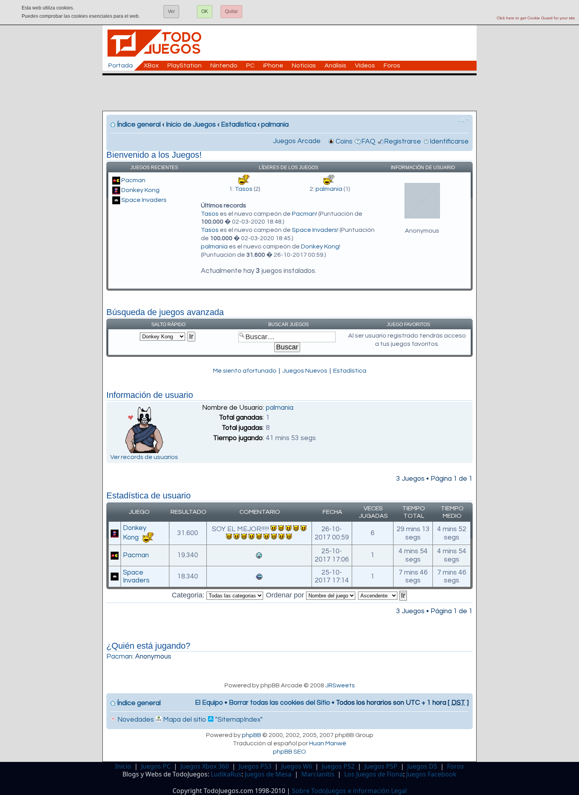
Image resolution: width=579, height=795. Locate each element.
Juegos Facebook (431, 774)
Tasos (243, 189)
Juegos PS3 (255, 766)
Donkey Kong (140, 190)
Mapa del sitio (183, 719)
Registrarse (402, 141)
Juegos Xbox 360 (204, 766)
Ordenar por (286, 595)
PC (250, 65)
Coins (344, 141)
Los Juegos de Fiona (373, 774)
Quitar (231, 11)
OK (204, 11)
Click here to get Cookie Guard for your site (536, 18)
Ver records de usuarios (144, 457)
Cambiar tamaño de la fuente (463, 120)
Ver (171, 11)
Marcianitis (317, 774)
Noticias (304, 65)
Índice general (139, 124)
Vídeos (365, 65)
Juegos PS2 (338, 766)
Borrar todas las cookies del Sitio (279, 702)
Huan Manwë (327, 743)
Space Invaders (144, 200)
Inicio (123, 766)
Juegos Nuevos (304, 371)
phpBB (251, 735)
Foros (392, 65)
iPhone (273, 65)
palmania (275, 124)
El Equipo (209, 702)
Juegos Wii (296, 766)
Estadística (238, 124)
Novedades (135, 719)
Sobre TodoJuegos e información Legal (349, 790)
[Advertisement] (293, 93)
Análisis (335, 65)
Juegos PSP (380, 766)
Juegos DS (422, 766)
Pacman (133, 180)
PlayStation (184, 65)
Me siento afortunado (245, 371)
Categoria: (189, 595)
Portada (120, 65)
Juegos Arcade (297, 141)
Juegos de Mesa (268, 774)
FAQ (368, 141)
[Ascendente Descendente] (383, 595)
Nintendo (224, 65)
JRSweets (340, 685)
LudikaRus (226, 774)
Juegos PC (156, 766)
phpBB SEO (289, 751)
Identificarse (449, 141)
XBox (151, 65)
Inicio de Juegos (191, 124)
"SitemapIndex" (238, 719)
